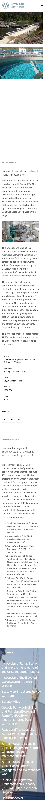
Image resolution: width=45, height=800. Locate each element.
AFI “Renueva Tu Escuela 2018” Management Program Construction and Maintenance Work (21, 750)
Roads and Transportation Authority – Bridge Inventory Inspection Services (21, 734)
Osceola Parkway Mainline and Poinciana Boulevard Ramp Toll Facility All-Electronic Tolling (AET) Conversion (19, 716)
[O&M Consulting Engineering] (13, 5)
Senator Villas (11, 702)
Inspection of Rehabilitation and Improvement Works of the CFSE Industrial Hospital (20, 668)
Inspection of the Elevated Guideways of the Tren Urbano (19, 682)
